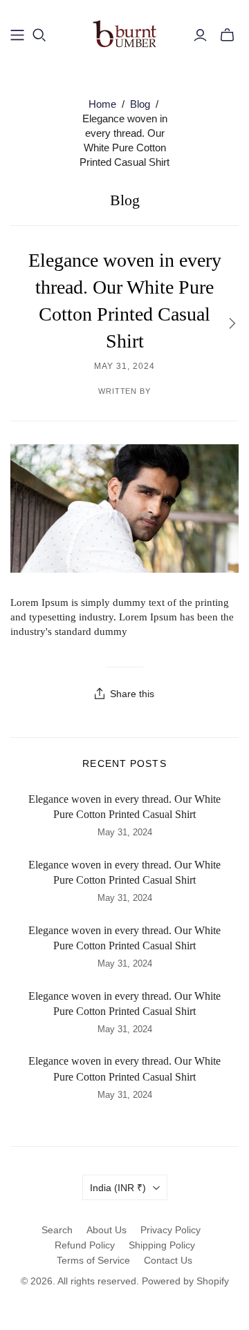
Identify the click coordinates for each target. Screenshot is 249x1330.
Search (57, 1229)
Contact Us (168, 1260)
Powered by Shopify (185, 1280)
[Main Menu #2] (17, 35)
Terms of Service (93, 1260)
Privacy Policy (170, 1229)
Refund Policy (85, 1245)
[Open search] (39, 35)
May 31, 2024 (124, 366)
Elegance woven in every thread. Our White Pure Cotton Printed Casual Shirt (124, 806)
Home (102, 104)
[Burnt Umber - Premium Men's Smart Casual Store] (124, 32)
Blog (140, 104)
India (118, 1187)
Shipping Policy (162, 1245)
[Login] (200, 35)
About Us (106, 1229)
